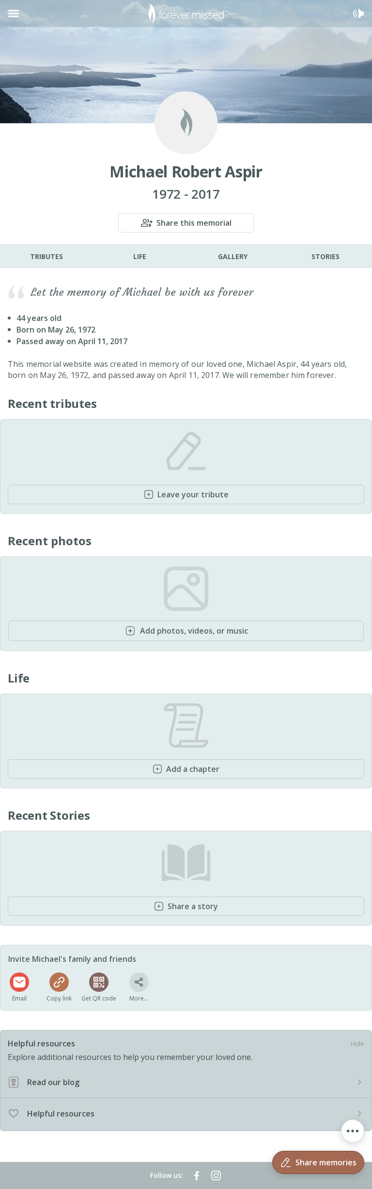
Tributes (46, 256)
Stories (325, 256)
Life (139, 256)
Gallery (233, 256)
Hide (357, 1043)
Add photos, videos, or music (194, 630)
